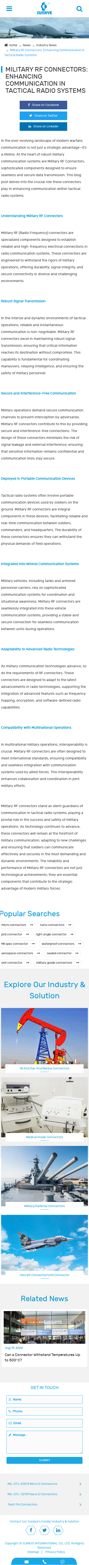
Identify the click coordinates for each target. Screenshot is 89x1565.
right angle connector (51, 934)
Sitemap (33, 1552)
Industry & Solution (65, 1521)
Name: (17, 1399)
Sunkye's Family (39, 1521)
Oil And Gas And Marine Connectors (44, 1068)
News (27, 45)
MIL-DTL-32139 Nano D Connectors (32, 1494)
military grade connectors (54, 963)
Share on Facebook (45, 105)
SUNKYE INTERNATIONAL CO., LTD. (46, 1543)
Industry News (46, 45)
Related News (44, 1299)
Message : (19, 1435)
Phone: (17, 1411)
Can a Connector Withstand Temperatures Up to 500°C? (42, 1357)
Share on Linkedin (46, 126)
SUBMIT (44, 1460)
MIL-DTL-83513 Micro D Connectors (32, 1484)
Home (13, 45)
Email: (17, 1423)
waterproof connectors (58, 944)
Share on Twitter (46, 116)
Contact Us (18, 1521)
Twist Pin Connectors (22, 1504)
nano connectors (52, 925)
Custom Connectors (44, 1275)
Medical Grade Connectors (44, 1137)
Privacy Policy (55, 1552)
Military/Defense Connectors (44, 1206)
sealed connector (59, 953)
